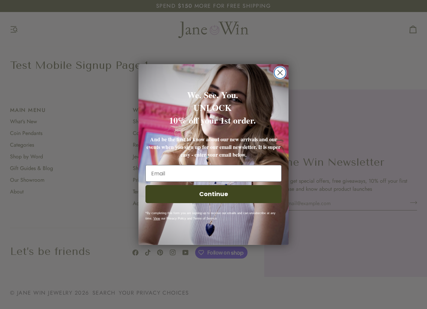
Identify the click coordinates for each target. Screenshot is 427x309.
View (156, 218)
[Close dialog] (280, 73)
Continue (213, 194)
